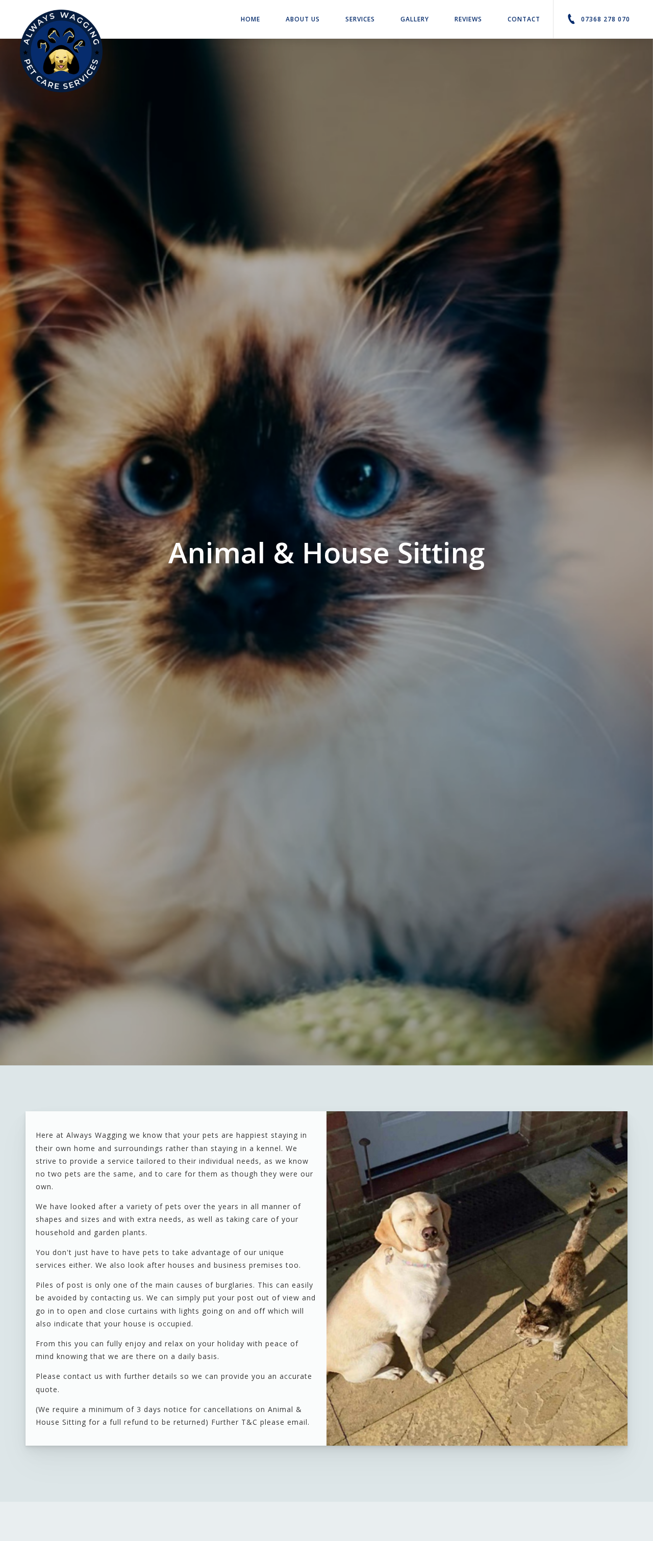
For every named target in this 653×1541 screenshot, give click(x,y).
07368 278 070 (604, 19)
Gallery (414, 19)
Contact (524, 19)
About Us (303, 19)
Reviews (468, 19)
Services (360, 19)
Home (250, 19)
